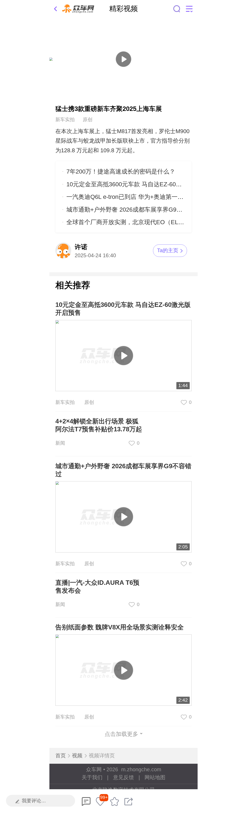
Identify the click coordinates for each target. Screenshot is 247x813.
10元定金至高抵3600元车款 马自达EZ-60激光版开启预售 (142, 184)
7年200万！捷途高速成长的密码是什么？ (120, 171)
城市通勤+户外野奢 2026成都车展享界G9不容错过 (133, 209)
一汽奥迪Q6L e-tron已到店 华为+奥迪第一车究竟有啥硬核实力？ (151, 196)
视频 (77, 756)
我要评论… (34, 800)
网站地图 (155, 777)
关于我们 (92, 777)
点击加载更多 (121, 734)
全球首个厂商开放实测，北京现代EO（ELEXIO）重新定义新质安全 (156, 222)
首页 (60, 756)
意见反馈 (123, 777)
